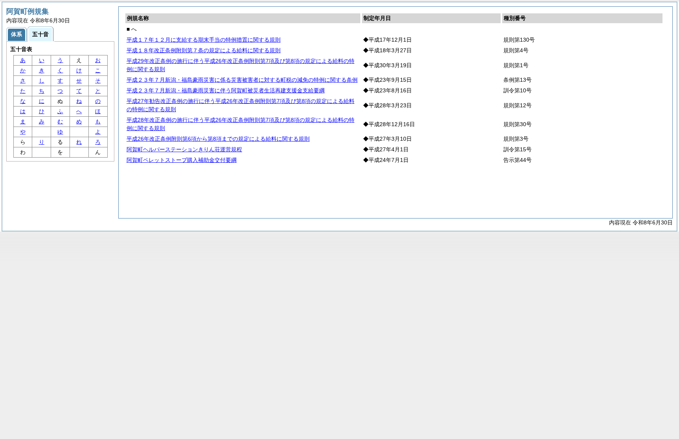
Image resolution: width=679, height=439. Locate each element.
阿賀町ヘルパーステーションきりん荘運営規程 (184, 149)
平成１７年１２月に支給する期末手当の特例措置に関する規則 (204, 40)
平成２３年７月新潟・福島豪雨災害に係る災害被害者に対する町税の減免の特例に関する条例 (242, 80)
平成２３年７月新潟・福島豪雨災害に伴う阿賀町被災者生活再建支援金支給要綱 (226, 90)
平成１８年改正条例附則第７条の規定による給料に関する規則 (204, 50)
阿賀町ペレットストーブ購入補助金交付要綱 (182, 160)
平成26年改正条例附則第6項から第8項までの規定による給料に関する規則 (218, 139)
